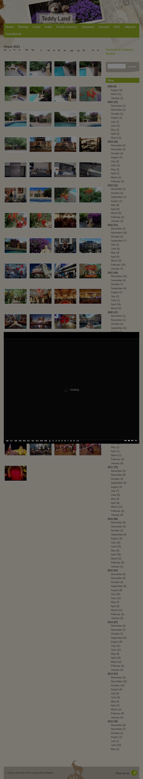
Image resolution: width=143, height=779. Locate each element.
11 (77, 445)
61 (24, 445)
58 (11, 445)
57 (7, 445)
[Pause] (128, 445)
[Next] (132, 445)
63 (33, 445)
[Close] (135, 445)
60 (20, 445)
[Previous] (125, 445)
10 (73, 445)
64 (37, 445)
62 (28, 445)
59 (16, 445)
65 (41, 445)
